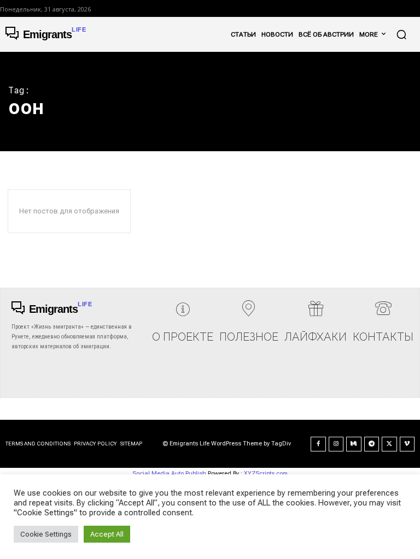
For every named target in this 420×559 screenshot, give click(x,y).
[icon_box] (182, 325)
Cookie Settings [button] (46, 534)
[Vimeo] (407, 444)
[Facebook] (318, 444)
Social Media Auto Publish (169, 473)
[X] (389, 444)
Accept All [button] (107, 534)
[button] (401, 34)
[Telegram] (372, 444)
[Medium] (353, 444)
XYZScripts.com (266, 473)
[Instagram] (336, 444)
